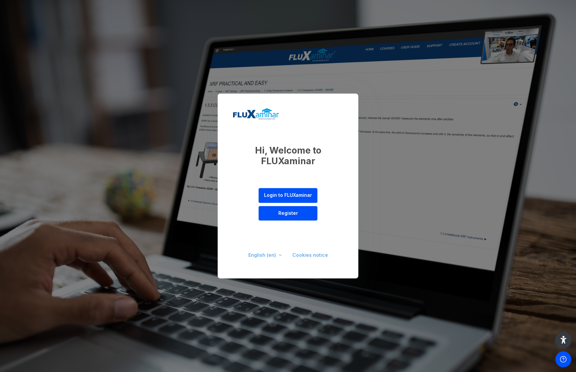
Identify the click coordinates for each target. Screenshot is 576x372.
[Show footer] (563, 359)
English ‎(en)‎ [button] (262, 255)
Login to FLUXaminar (288, 195)
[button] (563, 340)
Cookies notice (310, 255)
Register (288, 213)
